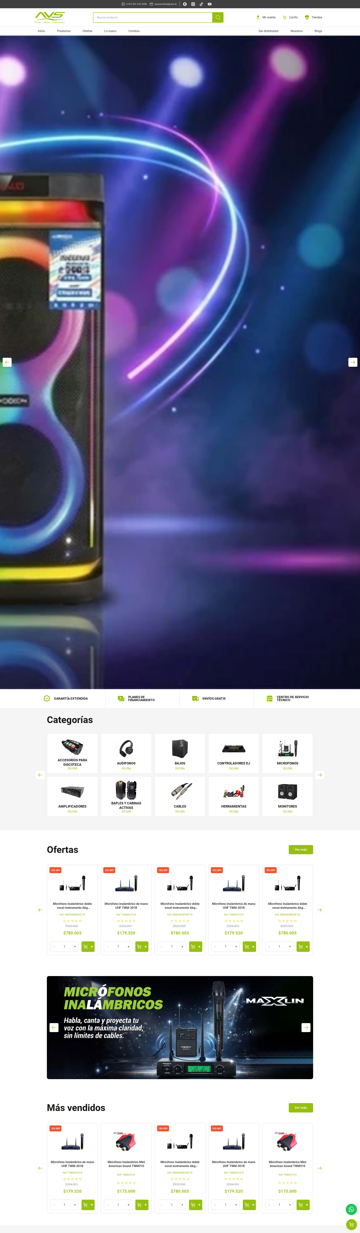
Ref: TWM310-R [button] (126, 1174)
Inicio (41, 31)
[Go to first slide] (352, 362)
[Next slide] (319, 774)
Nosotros (297, 31)
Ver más (72, 768)
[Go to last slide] (40, 774)
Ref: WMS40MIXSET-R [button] (126, 914)
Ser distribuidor (269, 31)
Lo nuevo (110, 31)
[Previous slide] (7, 362)
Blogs (318, 31)
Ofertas (87, 31)
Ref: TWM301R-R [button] (72, 914)
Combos (134, 31)
